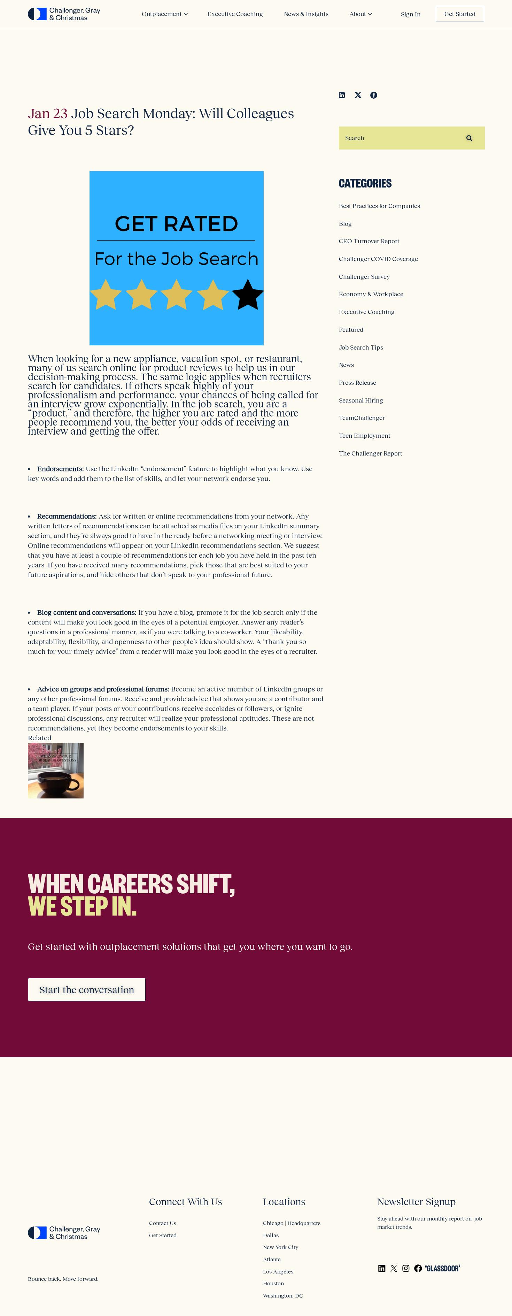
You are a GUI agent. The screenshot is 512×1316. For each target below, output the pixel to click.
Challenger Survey (364, 276)
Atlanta (272, 1259)
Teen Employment (364, 435)
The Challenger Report (370, 453)
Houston (273, 1283)
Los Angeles (278, 1271)
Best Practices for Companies (379, 205)
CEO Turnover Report (369, 241)
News (346, 364)
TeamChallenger (362, 417)
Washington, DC (283, 1295)
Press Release (357, 382)
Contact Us (162, 1223)
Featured (351, 329)
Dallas (271, 1235)
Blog (345, 223)
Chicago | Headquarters (291, 1223)
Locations (284, 1201)
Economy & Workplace (371, 294)
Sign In (411, 14)
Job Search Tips (361, 347)
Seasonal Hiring (361, 400)
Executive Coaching (367, 311)
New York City (280, 1247)
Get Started (459, 13)
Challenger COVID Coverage (378, 258)
